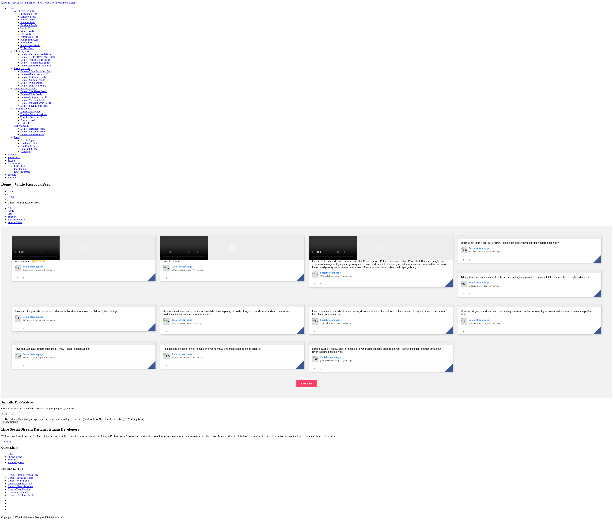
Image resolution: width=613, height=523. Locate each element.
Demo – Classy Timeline (20, 486)
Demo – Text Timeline (19, 489)
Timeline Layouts (23, 108)
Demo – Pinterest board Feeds (35, 103)
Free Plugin (20, 169)
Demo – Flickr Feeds (31, 94)
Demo (11, 8)
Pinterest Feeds (28, 19)
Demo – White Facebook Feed (35, 71)
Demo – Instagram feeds (32, 128)
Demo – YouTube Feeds (32, 100)
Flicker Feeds (27, 42)
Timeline (12, 216)
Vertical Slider (15, 222)
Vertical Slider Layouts (25, 88)
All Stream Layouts (24, 11)
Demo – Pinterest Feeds (32, 134)
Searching (25, 151)
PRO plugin (20, 166)
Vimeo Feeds (27, 31)
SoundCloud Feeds (30, 45)
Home (11, 191)
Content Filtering (29, 148)
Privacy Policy (15, 456)
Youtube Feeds (27, 22)
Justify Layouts (21, 125)
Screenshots (14, 157)
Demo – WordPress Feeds (33, 91)
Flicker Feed (26, 123)
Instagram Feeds (28, 13)
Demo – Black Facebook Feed (35, 74)
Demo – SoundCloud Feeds (34, 105)
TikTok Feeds (27, 48)
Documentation (15, 163)
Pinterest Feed (27, 120)
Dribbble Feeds (28, 16)
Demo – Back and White (20, 477)
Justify (11, 211)
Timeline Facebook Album (33, 114)
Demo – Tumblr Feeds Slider (35, 62)
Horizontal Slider (16, 219)
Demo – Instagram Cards (33, 77)
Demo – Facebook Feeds (33, 131)
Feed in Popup (27, 140)
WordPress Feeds (29, 36)
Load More (306, 384)
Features (12, 154)
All (9, 208)
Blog (10, 453)
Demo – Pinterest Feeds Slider (35, 65)
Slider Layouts (21, 51)
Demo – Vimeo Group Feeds (35, 59)
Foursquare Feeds (29, 39)
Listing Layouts (22, 68)
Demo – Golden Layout (32, 80)
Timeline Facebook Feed (32, 117)
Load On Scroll (28, 146)
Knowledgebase (22, 171)
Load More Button (29, 143)
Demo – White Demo (31, 82)
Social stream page (33, 266)
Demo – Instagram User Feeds (35, 97)
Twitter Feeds (27, 28)
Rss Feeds (25, 34)
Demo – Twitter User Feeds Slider (37, 57)
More (16, 137)
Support (12, 174)
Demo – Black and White (33, 85)
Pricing (11, 160)
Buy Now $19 (15, 177)
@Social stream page (33, 270)
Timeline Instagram (30, 111)
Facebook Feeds (28, 25)
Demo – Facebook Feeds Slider (36, 54)
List (9, 213)
